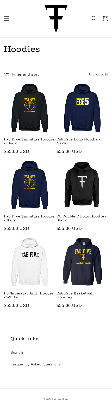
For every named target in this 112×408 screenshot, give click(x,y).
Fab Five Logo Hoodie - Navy (78, 141)
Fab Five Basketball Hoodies (75, 295)
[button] (6, 18)
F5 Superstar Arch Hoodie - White (28, 295)
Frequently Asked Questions (35, 364)
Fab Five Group (60, 399)
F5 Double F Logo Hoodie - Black (82, 218)
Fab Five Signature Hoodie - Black (29, 141)
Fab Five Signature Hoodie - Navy (29, 218)
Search (16, 352)
